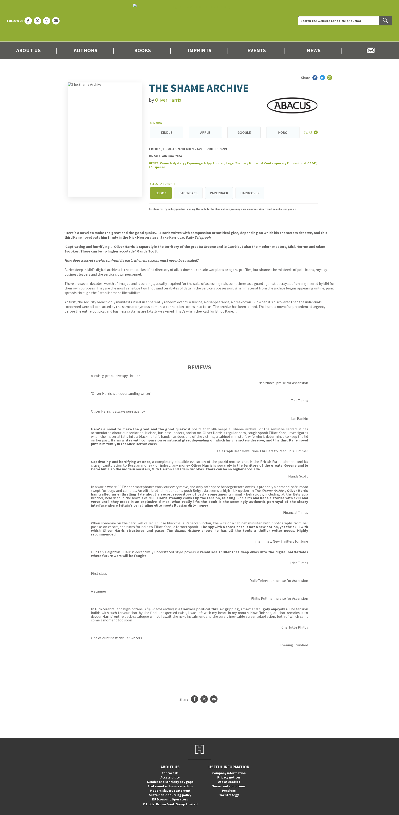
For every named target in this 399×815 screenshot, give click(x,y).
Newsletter (370, 50)
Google (244, 132)
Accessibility (170, 777)
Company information (229, 773)
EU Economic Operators (170, 799)
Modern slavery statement (170, 790)
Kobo (282, 132)
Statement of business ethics (170, 786)
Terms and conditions (228, 786)
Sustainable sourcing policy (170, 795)
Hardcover (250, 193)
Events (256, 50)
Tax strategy (229, 795)
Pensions (229, 790)
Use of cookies (229, 782)
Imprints (199, 50)
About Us (28, 50)
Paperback (188, 193)
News (313, 50)
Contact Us (170, 773)
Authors (85, 50)
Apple (205, 132)
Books (142, 50)
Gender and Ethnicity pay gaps (170, 782)
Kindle (166, 132)
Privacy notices (229, 777)
